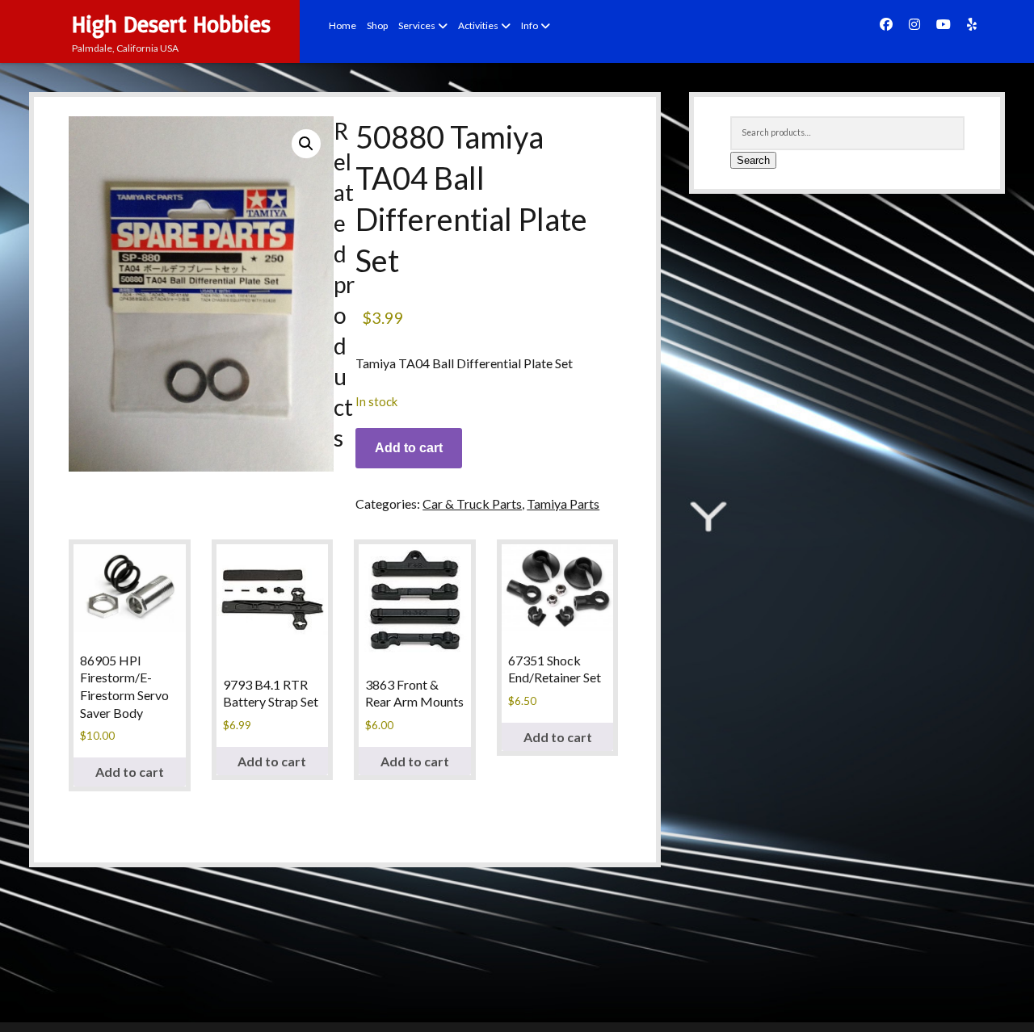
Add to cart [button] (129, 771)
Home (342, 25)
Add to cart (409, 448)
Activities (478, 25)
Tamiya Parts (563, 503)
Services (416, 25)
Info (529, 25)
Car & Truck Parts (472, 503)
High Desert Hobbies (171, 24)
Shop (377, 25)
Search (753, 160)
